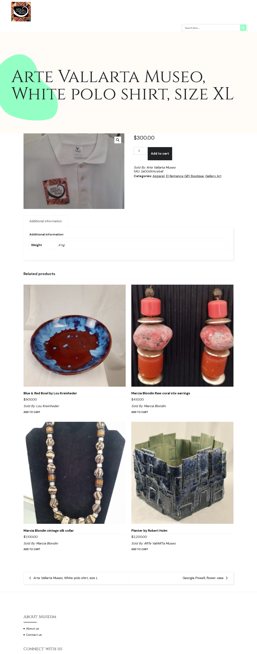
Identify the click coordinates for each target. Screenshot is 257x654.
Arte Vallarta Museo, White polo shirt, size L (65, 578)
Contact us (34, 635)
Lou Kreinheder (47, 406)
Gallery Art (213, 176)
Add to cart (160, 153)
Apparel (158, 176)
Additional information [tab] (45, 221)
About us (32, 629)
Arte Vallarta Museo (161, 167)
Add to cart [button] (32, 412)
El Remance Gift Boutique (185, 176)
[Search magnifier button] (243, 27)
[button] (117, 140)
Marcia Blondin (155, 406)
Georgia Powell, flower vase (203, 578)
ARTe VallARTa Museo (160, 543)
